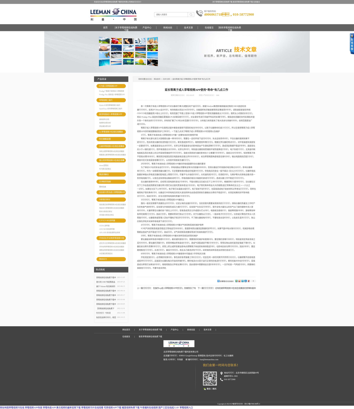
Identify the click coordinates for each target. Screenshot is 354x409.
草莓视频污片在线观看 (92, 407)
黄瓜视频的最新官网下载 (68, 407)
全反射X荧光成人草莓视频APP (112, 192)
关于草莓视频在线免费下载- (222, 2)
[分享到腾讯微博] (242, 281)
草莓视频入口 (186, 407)
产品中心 (147, 27)
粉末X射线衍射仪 (105, 212)
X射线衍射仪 (104, 199)
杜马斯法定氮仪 (105, 169)
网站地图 (4, 407)
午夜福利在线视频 (149, 407)
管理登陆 (202, 356)
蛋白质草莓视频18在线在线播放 (111, 160)
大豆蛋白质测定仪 (106, 254)
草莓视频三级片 (106, 100)
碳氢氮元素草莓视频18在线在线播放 (112, 155)
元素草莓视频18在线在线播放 (111, 146)
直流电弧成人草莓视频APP (110, 114)
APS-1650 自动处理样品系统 (109, 233)
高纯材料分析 (104, 119)
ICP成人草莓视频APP (108, 86)
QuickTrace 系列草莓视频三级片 (110, 109)
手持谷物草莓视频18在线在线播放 (111, 247)
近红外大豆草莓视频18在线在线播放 (112, 243)
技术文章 (188, 27)
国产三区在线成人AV (168, 407)
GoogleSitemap (191, 356)
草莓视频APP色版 (33, 407)
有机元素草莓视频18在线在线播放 (111, 151)
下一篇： (206, 288)
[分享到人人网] (245, 281)
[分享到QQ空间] (236, 281)
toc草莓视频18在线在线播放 (111, 132)
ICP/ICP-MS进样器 (107, 220)
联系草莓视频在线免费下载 (230, 27)
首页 (105, 27)
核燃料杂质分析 (105, 123)
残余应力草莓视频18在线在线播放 (111, 208)
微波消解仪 (104, 174)
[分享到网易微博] (248, 281)
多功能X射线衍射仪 (106, 215)
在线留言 (256, 2)
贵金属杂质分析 (105, 126)
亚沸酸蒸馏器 (105, 182)
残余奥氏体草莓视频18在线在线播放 (112, 205)
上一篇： (145, 288)
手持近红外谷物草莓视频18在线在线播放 (111, 238)
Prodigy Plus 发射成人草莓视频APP (112, 95)
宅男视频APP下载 (112, 407)
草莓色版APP (49, 407)
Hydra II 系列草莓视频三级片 (109, 105)
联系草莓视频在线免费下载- (243, 2)
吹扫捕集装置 (105, 139)
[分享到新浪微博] (239, 281)
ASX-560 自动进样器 (106, 229)
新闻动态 (167, 27)
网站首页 (157, 79)
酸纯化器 (102, 187)
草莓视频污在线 (16, 407)
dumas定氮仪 (104, 165)
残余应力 (103, 259)
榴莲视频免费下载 (131, 407)
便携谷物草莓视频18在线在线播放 (111, 250)
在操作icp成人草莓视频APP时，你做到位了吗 (174, 288)
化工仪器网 (228, 356)
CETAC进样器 (104, 226)
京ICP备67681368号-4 (252, 404)
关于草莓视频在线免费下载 (126, 27)
